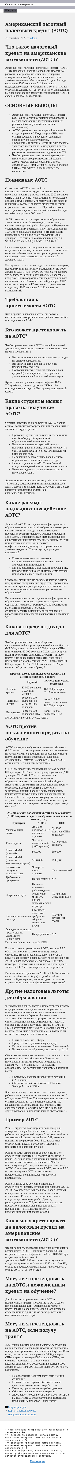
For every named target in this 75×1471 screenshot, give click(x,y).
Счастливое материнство (20, 4)
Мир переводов (17, 1407)
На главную (37, 1461)
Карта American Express (22, 1410)
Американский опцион (22, 1414)
